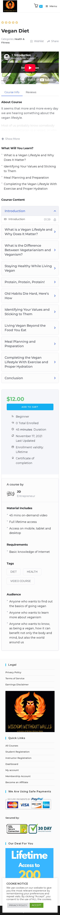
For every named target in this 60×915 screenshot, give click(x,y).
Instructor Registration (18, 758)
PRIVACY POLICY (18, 905)
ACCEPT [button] (36, 905)
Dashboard (11, 764)
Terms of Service (14, 678)
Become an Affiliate (16, 782)
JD (19, 491)
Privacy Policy (13, 672)
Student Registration (17, 751)
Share (55, 41)
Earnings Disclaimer (17, 684)
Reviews (31, 92)
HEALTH (32, 571)
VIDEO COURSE (20, 581)
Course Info (11, 92)
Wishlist (39, 41)
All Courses (11, 745)
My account (12, 770)
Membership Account (18, 776)
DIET (13, 571)
